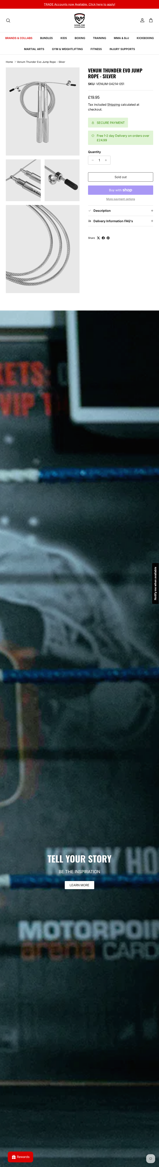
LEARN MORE (79, 889)
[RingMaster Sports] (79, 24)
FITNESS (96, 52)
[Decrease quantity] (91, 163)
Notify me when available (155, 583)
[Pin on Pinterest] (108, 241)
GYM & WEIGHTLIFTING (67, 52)
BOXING (80, 41)
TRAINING (99, 41)
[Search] (8, 24)
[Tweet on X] (98, 241)
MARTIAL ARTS (34, 52)
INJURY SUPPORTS (122, 52)
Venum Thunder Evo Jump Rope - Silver (41, 65)
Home (9, 65)
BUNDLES (46, 41)
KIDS (63, 41)
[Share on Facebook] (103, 241)
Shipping (113, 108)
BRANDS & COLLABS (18, 41)
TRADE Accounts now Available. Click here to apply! (79, 4)
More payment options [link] (120, 202)
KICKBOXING (145, 41)
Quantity (94, 155)
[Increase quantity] (107, 163)
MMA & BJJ (121, 41)
